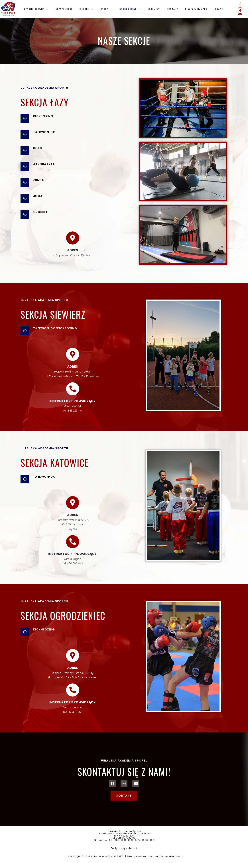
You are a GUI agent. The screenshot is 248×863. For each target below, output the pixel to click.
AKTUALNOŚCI (64, 9)
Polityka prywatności (124, 848)
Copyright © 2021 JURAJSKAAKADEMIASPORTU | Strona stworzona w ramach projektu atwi (124, 856)
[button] (124, 796)
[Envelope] (240, 14)
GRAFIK (219, 9)
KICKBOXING (43, 116)
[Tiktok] (240, 10)
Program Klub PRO (196, 9)
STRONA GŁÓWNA (34, 9)
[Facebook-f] (240, 4)
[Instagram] (240, 7)
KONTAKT (172, 9)
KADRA (105, 9)
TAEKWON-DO (44, 132)
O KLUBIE (84, 9)
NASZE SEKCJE (128, 9)
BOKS (37, 148)
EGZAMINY (154, 9)
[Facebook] (112, 783)
